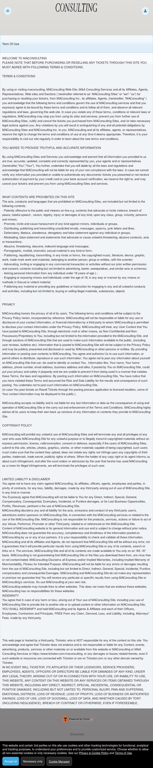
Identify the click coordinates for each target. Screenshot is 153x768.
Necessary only (32, 761)
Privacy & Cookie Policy (94, 753)
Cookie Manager (59, 761)
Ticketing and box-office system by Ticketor (77, 720)
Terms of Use (77, 733)
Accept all (11, 761)
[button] (145, 11)
